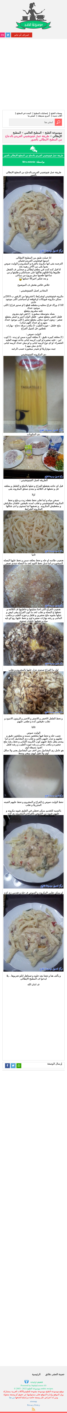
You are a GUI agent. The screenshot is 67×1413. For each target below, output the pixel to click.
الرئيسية (36, 1374)
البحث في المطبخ (24, 113)
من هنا (12, 1397)
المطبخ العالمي (33, 132)
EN (2, 35)
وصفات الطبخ (56, 113)
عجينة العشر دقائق (55, 1374)
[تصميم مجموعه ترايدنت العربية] (33, 1381)
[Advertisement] (33, 74)
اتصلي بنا (31, 116)
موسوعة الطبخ (53, 132)
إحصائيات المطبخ (41, 113)
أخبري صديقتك (44, 116)
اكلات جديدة (57, 116)
